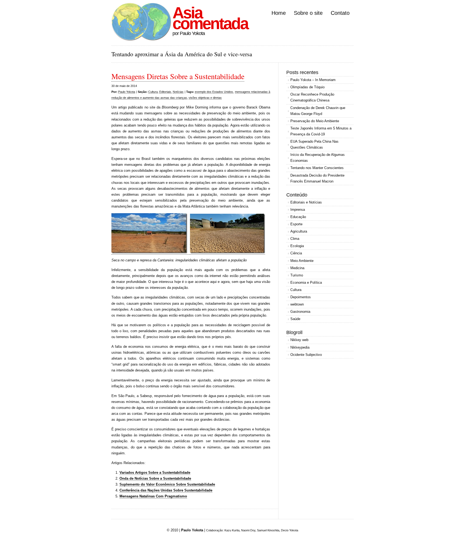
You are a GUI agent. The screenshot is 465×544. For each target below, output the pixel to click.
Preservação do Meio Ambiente (314, 121)
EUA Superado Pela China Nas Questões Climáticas (314, 144)
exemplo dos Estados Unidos (214, 91)
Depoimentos (300, 297)
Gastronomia (300, 312)
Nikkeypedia (299, 347)
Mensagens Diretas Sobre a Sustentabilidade (177, 76)
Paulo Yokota (126, 91)
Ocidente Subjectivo (306, 355)
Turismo (296, 275)
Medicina (297, 268)
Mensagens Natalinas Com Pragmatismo (153, 496)
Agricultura (298, 231)
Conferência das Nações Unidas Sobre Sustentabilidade (165, 490)
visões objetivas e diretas (205, 97)
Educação (298, 217)
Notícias (178, 91)
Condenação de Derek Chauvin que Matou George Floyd (317, 111)
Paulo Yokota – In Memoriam (313, 80)
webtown (297, 304)
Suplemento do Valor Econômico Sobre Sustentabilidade (167, 484)
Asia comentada (210, 18)
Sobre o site (308, 13)
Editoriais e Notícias (306, 202)
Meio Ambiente (301, 261)
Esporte (296, 224)
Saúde (295, 319)
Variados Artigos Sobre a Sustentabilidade (154, 473)
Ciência (296, 253)
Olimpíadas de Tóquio (307, 87)
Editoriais (165, 91)
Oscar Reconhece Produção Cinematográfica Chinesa (312, 97)
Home (279, 13)
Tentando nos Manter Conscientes (317, 168)
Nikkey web (299, 340)
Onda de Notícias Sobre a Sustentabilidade (155, 478)
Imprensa (297, 210)
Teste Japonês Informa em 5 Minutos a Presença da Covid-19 (320, 131)
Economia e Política (306, 282)
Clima (294, 239)
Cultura (153, 91)
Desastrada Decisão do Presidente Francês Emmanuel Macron (317, 178)
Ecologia (297, 246)
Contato (340, 13)
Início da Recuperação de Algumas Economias (317, 158)
